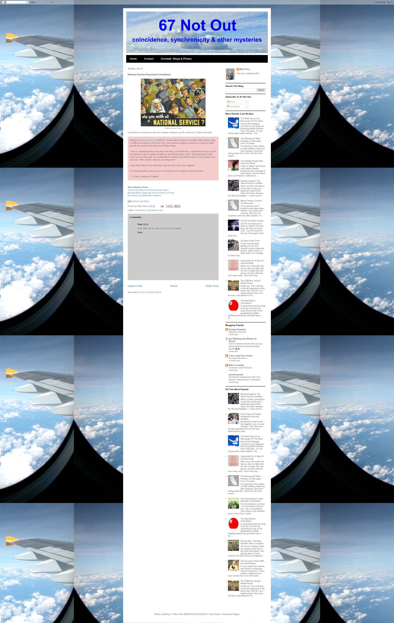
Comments (234, 106)
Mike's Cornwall (236, 365)
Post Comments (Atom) (150, 292)
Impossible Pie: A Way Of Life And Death (252, 262)
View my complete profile (248, 73)
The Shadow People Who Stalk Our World (252, 162)
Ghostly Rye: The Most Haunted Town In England (252, 542)
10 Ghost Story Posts (250, 241)
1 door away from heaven (241, 356)
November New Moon (238, 358)
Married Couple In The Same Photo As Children (251, 182)
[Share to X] (173, 206)
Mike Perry (245, 69)
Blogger (236, 614)
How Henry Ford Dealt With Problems (144, 195)
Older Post (212, 286)
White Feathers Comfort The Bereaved (251, 202)
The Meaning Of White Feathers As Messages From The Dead (251, 140)
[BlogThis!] (170, 206)
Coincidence (140, 210)
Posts (232, 102)
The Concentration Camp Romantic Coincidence (252, 500)
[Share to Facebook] (176, 206)
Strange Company (237, 329)
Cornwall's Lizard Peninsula (240, 368)
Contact (148, 58)
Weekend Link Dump (237, 332)
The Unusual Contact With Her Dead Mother (252, 562)
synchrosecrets (236, 374)
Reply (140, 232)
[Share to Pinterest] (179, 206)
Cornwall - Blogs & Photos (176, 58)
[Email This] (167, 206)
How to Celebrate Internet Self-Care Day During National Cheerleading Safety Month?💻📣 (245, 346)
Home (133, 58)
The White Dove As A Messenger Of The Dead (251, 119)
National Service (147, 140)
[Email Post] (162, 206)
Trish (139, 224)
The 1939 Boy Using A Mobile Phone (250, 282)
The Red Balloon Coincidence (248, 302)
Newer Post (135, 286)
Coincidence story (155, 210)
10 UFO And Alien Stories (252, 221)
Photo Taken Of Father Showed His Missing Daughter (251, 416)
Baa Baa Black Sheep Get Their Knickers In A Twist (151, 193)
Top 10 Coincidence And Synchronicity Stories (148, 190)
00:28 (145, 224)
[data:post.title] (138, 201)
